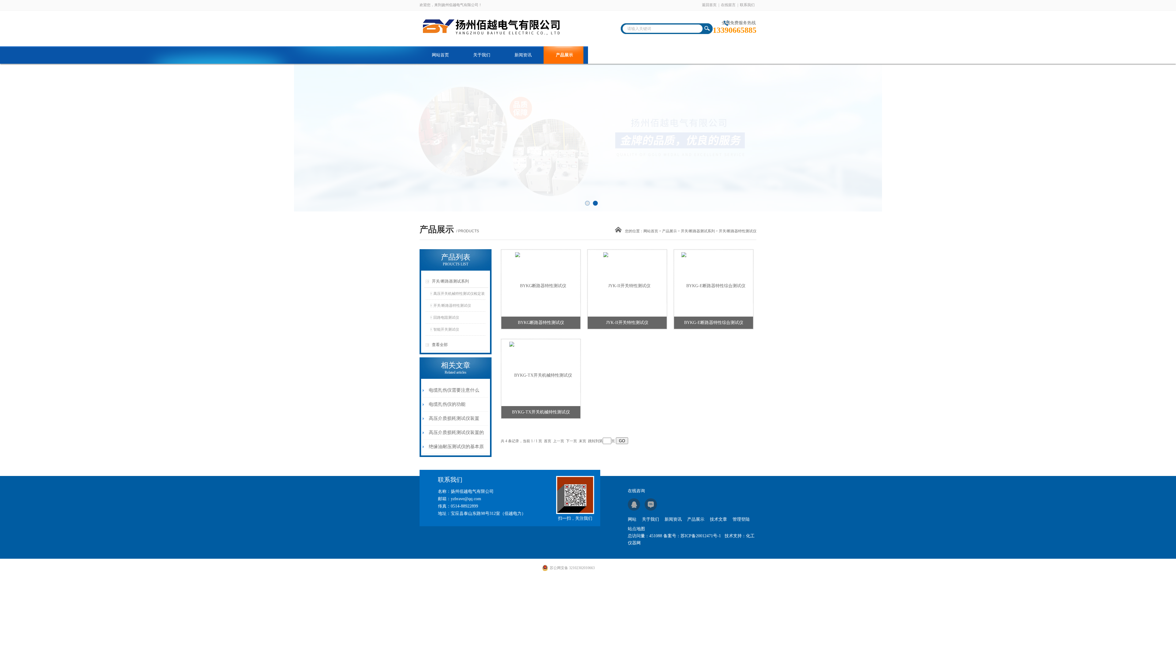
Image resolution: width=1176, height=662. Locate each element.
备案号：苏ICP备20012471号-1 (692, 536)
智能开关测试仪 (446, 329)
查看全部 (440, 344)
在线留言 (728, 5)
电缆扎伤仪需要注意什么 (454, 390)
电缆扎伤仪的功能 (447, 404)
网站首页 (440, 55)
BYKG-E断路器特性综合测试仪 (713, 322)
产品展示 (564, 55)
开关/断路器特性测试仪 (452, 305)
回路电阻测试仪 (446, 317)
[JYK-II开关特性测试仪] (626, 282)
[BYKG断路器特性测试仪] (540, 282)
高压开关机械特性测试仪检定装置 (459, 295)
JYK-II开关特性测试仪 (627, 322)
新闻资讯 (523, 55)
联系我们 (747, 5)
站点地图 (636, 529)
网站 (632, 519)
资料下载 (647, 55)
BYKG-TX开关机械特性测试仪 (541, 412)
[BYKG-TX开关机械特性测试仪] (540, 372)
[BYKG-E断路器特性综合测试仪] (713, 282)
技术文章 (605, 55)
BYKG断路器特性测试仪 (541, 322)
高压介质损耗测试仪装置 (454, 418)
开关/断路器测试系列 (698, 231)
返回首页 (709, 5)
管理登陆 (741, 519)
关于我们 (481, 55)
